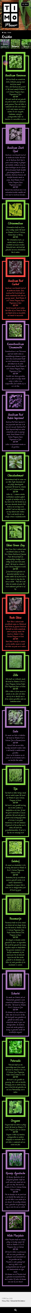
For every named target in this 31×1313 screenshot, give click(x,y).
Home (5, 32)
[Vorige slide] (1, 44)
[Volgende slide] (29, 44)
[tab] (3, 50)
